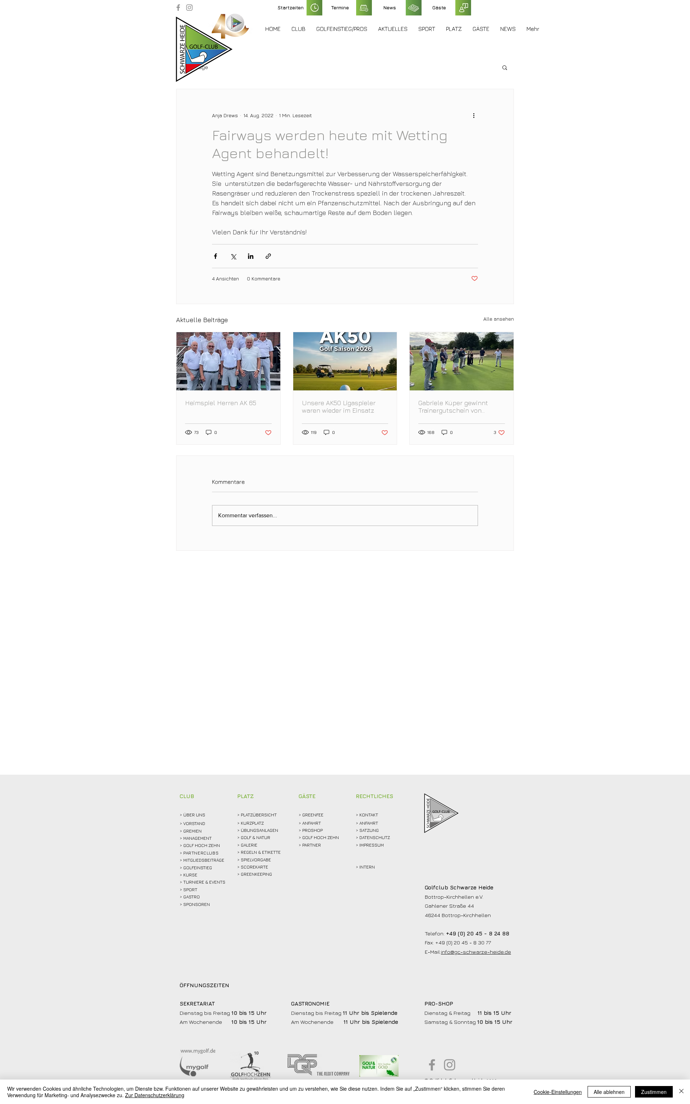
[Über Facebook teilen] (215, 256)
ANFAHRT (311, 823)
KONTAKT (368, 814)
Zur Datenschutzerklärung (154, 1095)
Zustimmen (654, 1091)
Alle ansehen (498, 319)
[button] (298, 28)
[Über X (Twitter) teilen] (233, 256)
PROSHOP (312, 830)
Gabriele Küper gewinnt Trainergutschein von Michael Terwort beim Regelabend (453, 406)
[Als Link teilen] (268, 256)
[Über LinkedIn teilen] (250, 256)
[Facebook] (178, 7)
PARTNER (311, 845)
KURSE (190, 875)
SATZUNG (369, 830)
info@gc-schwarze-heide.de (476, 952)
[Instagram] (189, 7)
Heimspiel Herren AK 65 (220, 403)
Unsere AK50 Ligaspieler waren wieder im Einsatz (339, 406)
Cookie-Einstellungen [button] (558, 1091)
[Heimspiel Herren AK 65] (228, 361)
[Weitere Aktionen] (473, 115)
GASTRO (191, 896)
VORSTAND (194, 823)
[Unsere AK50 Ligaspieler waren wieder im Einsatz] (345, 361)
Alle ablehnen (609, 1091)
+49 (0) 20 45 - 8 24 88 (477, 933)
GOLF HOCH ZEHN (320, 837)
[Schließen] (681, 1091)
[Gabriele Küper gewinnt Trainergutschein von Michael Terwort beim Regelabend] (462, 361)
